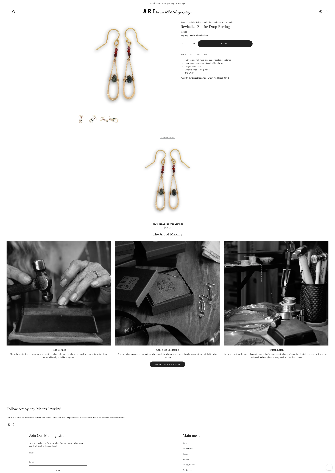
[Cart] (327, 11)
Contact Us (187, 470)
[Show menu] (7, 11)
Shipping (184, 35)
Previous (76, 67)
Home (183, 22)
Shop (185, 443)
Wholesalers (188, 448)
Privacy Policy (188, 464)
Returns (186, 454)
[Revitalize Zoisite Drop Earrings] (167, 182)
